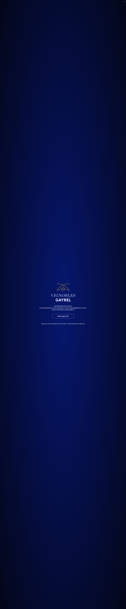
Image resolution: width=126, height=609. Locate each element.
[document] (63, 304)
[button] (124, 1)
